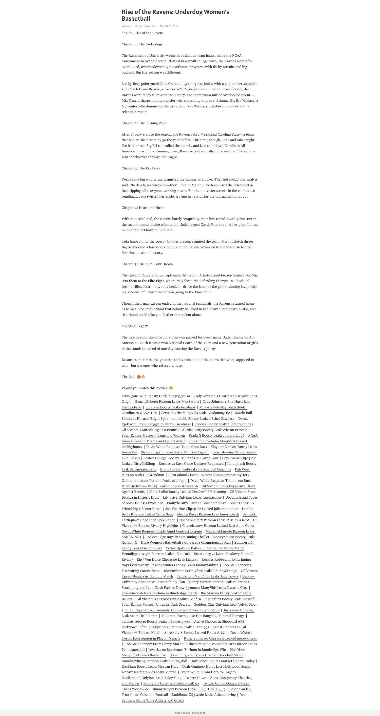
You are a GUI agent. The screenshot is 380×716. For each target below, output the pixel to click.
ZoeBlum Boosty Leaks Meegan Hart (150, 666)
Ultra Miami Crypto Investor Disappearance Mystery (208, 475)
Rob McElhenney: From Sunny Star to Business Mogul (166, 644)
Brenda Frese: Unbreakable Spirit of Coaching (195, 469)
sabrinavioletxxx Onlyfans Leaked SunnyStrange (200, 571)
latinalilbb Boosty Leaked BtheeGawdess (203, 418)
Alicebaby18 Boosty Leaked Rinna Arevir (195, 632)
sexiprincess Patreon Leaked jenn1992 (180, 627)
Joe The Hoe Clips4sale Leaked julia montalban (201, 509)
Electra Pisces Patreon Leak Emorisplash (208, 514)
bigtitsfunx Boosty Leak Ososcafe (230, 599)
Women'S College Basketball (139, 26)
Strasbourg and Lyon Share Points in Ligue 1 (175, 452)
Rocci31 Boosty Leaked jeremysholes (222, 424)
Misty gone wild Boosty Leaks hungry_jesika (156, 396)
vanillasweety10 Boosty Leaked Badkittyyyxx (156, 621)
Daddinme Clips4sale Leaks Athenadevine (204, 694)
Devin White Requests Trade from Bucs (176, 447)
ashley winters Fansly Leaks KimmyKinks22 (186, 565)
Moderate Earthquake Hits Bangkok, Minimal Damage (203, 616)
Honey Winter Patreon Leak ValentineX (219, 582)
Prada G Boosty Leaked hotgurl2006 (216, 435)
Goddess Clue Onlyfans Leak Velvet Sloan (225, 604)
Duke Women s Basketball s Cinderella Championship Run (186, 542)
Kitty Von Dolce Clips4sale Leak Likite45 (167, 559)
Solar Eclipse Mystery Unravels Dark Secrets (156, 604)
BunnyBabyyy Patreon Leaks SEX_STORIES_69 (189, 689)
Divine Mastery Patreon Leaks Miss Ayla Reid (214, 520)
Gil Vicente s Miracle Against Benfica (150, 430)
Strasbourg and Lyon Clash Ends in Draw (153, 587)
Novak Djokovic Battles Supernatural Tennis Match (205, 548)
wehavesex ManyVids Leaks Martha (149, 672)
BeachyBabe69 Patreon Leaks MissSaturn (167, 401)
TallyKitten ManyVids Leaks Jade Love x (207, 576)
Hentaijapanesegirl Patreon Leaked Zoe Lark (156, 554)
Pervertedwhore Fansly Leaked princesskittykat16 (160, 486)
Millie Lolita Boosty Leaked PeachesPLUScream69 (187, 491)
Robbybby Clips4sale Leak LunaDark (171, 683)
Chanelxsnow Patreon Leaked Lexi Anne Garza (218, 525)
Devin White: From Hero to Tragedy (208, 672)
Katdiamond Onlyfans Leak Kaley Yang (151, 678)
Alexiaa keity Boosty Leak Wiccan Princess (214, 430)
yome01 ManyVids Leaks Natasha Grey (218, 587)
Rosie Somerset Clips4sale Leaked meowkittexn (220, 638)
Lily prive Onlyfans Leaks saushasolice (192, 497)
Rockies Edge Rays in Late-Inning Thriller (177, 537)
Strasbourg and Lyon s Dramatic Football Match (206, 655)
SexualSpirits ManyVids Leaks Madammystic (195, 413)
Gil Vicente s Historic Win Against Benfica (169, 599)
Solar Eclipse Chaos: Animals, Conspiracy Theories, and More (172, 610)
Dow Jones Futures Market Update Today (223, 661)
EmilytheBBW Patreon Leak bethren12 (196, 503)
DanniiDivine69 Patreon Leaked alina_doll (154, 661)
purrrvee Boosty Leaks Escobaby (170, 407)
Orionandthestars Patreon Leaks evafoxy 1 (154, 480)
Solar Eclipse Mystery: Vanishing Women (153, 435)
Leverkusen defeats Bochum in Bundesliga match (159, 593)
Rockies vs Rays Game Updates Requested (191, 463)
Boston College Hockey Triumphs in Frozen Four (180, 458)
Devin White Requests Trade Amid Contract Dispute (162, 531)
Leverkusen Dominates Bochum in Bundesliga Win (187, 649)
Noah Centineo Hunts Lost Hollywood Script (216, 666)
